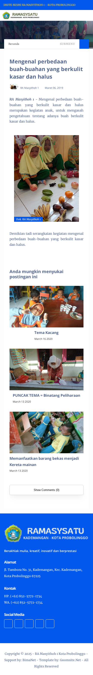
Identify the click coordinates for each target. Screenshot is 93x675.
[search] (75, 15)
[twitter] (18, 623)
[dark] (82, 15)
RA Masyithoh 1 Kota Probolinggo (60, 654)
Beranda (13, 43)
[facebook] (8, 623)
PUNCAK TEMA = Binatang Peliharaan (46, 395)
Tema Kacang (46, 332)
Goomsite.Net (70, 660)
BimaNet (29, 660)
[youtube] (50, 623)
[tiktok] (39, 623)
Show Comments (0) (46, 490)
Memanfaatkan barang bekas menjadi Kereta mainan (44, 461)
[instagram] (29, 623)
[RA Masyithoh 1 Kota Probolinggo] (21, 15)
